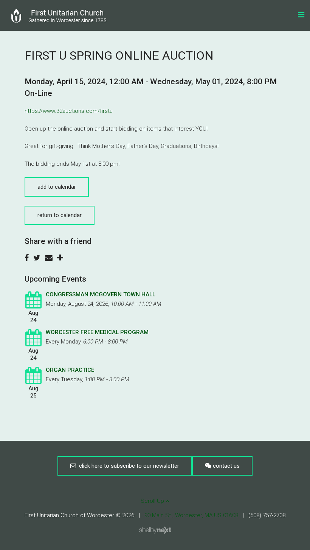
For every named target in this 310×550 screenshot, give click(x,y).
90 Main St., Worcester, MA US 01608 (191, 515)
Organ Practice (70, 370)
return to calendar (59, 215)
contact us (225, 465)
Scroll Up (153, 501)
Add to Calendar (56, 186)
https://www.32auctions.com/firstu (69, 111)
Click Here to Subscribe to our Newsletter (127, 465)
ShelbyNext (155, 530)
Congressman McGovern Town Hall (100, 294)
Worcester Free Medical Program (97, 332)
